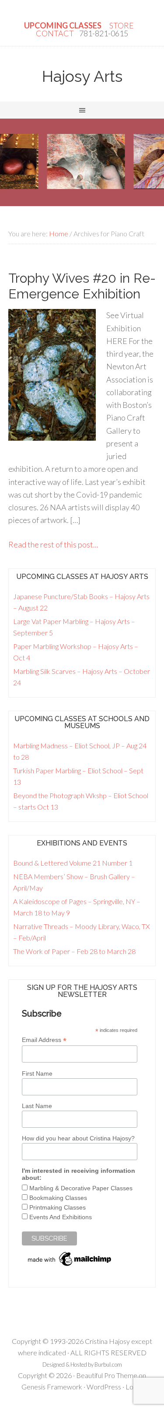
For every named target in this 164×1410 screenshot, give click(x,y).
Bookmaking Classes (58, 1197)
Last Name (37, 1105)
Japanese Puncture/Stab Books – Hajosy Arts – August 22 (81, 602)
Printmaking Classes (57, 1207)
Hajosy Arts (82, 76)
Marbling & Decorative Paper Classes (81, 1188)
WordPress (104, 1386)
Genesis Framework (51, 1386)
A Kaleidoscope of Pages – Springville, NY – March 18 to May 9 (76, 907)
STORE (122, 25)
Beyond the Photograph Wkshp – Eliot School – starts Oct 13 (80, 801)
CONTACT (55, 33)
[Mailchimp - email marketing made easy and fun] (70, 1266)
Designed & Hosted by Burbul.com (82, 1364)
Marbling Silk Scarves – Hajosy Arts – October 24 (81, 677)
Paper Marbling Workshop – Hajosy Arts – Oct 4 (75, 652)
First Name (37, 1073)
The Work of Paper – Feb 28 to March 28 (74, 951)
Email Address (44, 1040)
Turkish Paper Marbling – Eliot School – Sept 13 (78, 776)
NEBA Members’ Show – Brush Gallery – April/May (74, 882)
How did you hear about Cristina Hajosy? (78, 1138)
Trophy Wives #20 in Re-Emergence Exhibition (82, 286)
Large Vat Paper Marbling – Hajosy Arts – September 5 (74, 627)
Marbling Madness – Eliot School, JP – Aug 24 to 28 (80, 751)
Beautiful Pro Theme (106, 1375)
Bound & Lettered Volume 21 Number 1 (73, 863)
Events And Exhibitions (60, 1217)
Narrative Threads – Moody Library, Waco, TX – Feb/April (81, 932)
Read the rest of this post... (53, 544)
